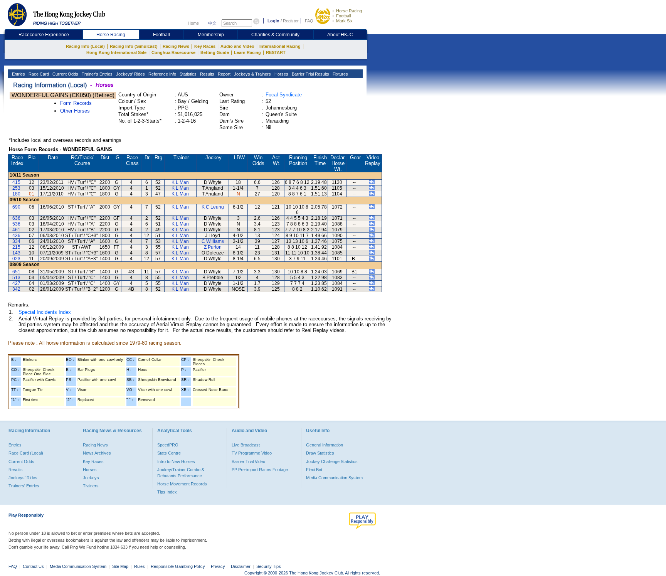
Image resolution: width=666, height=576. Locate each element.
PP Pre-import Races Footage (260, 469)
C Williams (213, 241)
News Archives (97, 453)
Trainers (91, 485)
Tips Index (167, 492)
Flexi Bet (314, 469)
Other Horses (75, 111)
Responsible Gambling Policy (178, 566)
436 (16, 235)
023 (16, 258)
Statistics (187, 74)
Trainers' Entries (23, 485)
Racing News (176, 46)
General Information (324, 445)
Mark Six (344, 21)
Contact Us (33, 566)
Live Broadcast (246, 445)
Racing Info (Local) (85, 46)
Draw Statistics (320, 453)
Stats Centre (169, 453)
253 (16, 188)
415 (16, 182)
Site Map (120, 566)
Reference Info (161, 74)
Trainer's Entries (97, 74)
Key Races (204, 46)
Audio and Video (237, 46)
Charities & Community (275, 34)
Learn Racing (247, 52)
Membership (211, 34)
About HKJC (340, 34)
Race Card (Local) (25, 453)
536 (16, 224)
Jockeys (91, 477)
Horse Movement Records (182, 484)
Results (206, 74)
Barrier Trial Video (248, 461)
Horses (280, 74)
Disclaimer (241, 566)
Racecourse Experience (43, 34)
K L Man (180, 182)
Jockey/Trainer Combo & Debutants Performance (180, 472)
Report (223, 74)
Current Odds (64, 74)
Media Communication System (334, 477)
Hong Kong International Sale (116, 52)
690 (16, 207)
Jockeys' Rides (130, 74)
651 (16, 272)
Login (273, 21)
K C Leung (213, 207)
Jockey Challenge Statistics (332, 461)
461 (16, 229)
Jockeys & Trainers (252, 74)
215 (16, 247)
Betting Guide (214, 52)
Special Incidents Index (44, 312)
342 (16, 289)
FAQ (309, 21)
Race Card (38, 74)
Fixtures (339, 74)
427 (16, 283)
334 (16, 241)
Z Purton (213, 247)
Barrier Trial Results (310, 74)
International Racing (280, 46)
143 (16, 253)
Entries (18, 74)
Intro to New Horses (176, 461)
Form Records (76, 103)
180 (16, 194)
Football (343, 15)
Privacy (218, 566)
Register (291, 21)
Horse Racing (349, 10)
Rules (140, 566)
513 (16, 277)
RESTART (276, 52)
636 (16, 218)
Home (193, 23)
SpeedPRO (167, 445)
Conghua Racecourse (173, 52)
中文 (212, 23)
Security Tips (268, 566)
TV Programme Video (252, 453)
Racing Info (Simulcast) (134, 46)
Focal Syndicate (284, 95)
